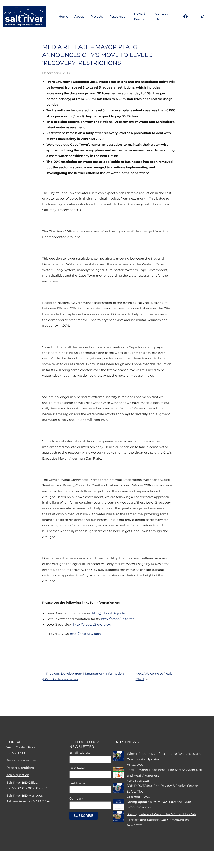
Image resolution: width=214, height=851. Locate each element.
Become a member (21, 760)
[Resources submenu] (126, 17)
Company (76, 798)
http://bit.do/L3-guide (108, 613)
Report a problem (20, 768)
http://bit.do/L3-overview (92, 624)
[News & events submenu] (148, 17)
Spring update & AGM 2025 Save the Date (159, 802)
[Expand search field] (202, 16)
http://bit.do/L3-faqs (85, 634)
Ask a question (17, 775)
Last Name (77, 783)
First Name (77, 768)
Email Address (80, 753)
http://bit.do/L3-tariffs (117, 619)
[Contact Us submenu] (169, 17)
